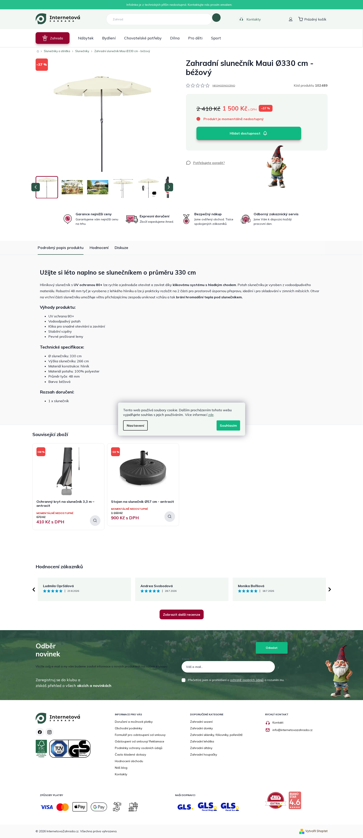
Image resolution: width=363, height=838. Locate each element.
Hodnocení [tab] (99, 247)
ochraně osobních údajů (247, 680)
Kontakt (278, 722)
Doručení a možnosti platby (134, 722)
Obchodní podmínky (128, 728)
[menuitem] (52, 38)
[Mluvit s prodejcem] (205, 162)
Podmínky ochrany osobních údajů (138, 748)
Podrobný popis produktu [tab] (60, 247)
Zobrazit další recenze (181, 614)
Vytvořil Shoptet (316, 831)
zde (211, 415)
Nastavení (135, 425)
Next (330, 589)
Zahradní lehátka (202, 741)
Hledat (216, 17)
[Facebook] (40, 732)
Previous (33, 589)
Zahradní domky (201, 728)
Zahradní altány (201, 748)
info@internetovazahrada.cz (293, 730)
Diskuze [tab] (121, 247)
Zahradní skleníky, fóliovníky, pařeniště (216, 735)
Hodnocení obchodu (129, 761)
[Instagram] (49, 732)
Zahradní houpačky (203, 754)
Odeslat (272, 648)
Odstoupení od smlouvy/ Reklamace (139, 741)
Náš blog (121, 768)
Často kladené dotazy (130, 754)
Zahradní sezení (201, 722)
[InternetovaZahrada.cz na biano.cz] (295, 802)
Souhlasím (228, 425)
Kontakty (253, 19)
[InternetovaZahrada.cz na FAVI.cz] (276, 802)
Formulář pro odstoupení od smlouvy (140, 735)
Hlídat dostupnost (245, 133)
